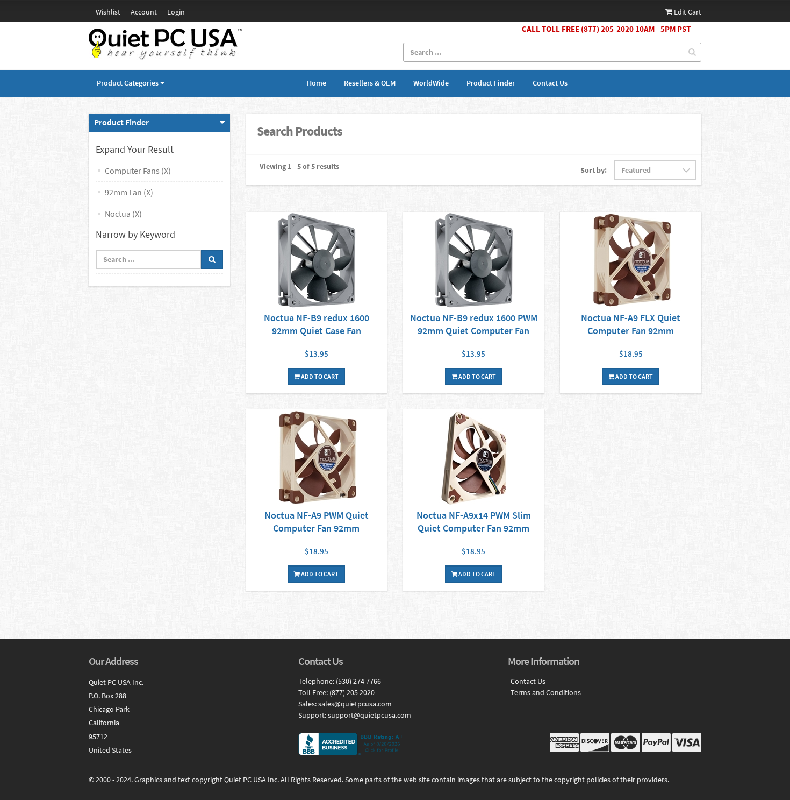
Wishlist (108, 12)
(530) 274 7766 (358, 681)
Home (316, 83)
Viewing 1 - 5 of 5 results (299, 166)
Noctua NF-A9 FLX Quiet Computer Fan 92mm (630, 324)
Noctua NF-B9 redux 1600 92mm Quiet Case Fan (316, 324)
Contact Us (550, 83)
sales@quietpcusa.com (355, 704)
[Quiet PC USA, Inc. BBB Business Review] (395, 744)
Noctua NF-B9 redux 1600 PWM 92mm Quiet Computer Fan (473, 324)
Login (176, 12)
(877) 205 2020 (352, 692)
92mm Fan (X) (129, 192)
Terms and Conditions (546, 693)
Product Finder (490, 83)
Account (144, 12)
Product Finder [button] (121, 122)
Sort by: (593, 170)
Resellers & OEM (370, 83)
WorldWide (431, 83)
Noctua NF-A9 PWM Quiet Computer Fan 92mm (316, 521)
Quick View (316, 261)
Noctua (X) (123, 213)
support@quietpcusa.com (369, 715)
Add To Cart (319, 376)
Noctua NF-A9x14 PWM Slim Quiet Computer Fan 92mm (473, 521)
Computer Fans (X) (138, 170)
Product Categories (128, 83)
